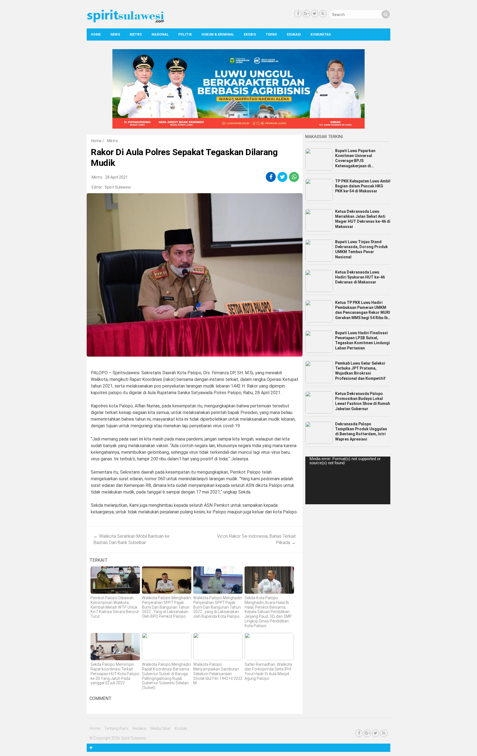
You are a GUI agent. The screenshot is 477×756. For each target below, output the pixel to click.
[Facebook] (298, 13)
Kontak (181, 728)
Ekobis (250, 34)
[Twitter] (314, 13)
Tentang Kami (116, 728)
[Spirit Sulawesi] (125, 21)
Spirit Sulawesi (118, 187)
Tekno (271, 34)
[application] (347, 480)
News (115, 34)
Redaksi (139, 728)
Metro (136, 34)
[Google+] (306, 13)
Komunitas (321, 34)
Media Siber (160, 728)
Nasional (160, 34)
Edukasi (294, 34)
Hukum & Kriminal (218, 34)
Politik (185, 34)
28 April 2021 (116, 177)
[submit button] (385, 14)
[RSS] (323, 13)
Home (96, 34)
